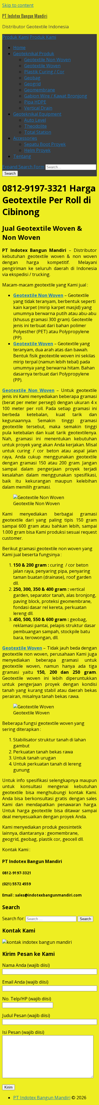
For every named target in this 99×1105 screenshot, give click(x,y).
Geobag (32, 78)
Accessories (25, 138)
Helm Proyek (37, 150)
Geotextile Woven (42, 66)
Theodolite (35, 126)
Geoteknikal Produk (33, 54)
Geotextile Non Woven (47, 60)
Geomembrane (39, 90)
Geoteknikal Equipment (37, 114)
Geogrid (32, 84)
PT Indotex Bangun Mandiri (24, 16)
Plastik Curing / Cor (44, 72)
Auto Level (35, 120)
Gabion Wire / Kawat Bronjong (55, 96)
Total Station (37, 132)
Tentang (22, 156)
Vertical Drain (38, 108)
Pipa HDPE (35, 102)
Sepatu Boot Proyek (45, 144)
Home (19, 47)
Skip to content (18, 5)
